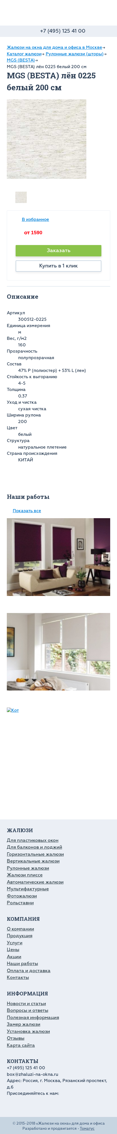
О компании (20, 929)
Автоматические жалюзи (35, 882)
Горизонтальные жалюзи (35, 854)
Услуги (14, 943)
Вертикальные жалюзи (33, 861)
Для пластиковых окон (32, 840)
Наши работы (22, 963)
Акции (14, 957)
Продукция (19, 936)
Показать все (27, 511)
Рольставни (20, 903)
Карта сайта (21, 1045)
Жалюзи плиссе (25, 875)
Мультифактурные (28, 889)
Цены (13, 950)
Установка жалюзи (28, 1031)
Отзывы (15, 1038)
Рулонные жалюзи (28, 868)
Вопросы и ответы (27, 1010)
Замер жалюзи (23, 1024)
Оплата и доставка (29, 971)
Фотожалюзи (22, 896)
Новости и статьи (26, 1004)
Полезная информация (33, 1017)
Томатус (87, 1128)
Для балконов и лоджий (34, 847)
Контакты (18, 977)
